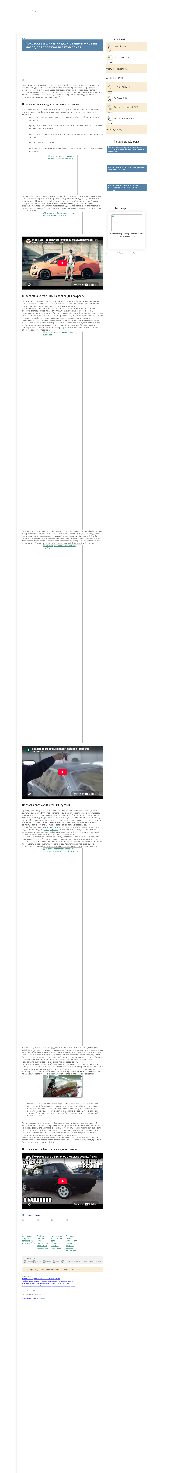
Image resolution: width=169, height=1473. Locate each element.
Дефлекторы (47, 4)
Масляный (76, 20)
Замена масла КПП (139, 20)
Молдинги (69, 12)
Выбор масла (91, 20)
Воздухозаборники (28, 4)
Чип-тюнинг (119, 57)
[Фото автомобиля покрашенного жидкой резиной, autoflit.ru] (62, 223)
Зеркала (145, 4)
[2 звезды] (38, 1261)
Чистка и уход (112, 129)
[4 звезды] (57, 1261)
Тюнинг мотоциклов (123, 118)
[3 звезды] (48, 1261)
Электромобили (113, 78)
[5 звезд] (66, 1261)
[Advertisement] (62, 58)
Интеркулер (25, 20)
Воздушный (60, 20)
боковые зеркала (63, 827)
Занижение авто (112, 4)
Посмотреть (127, 243)
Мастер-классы (120, 87)
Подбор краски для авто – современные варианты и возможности (47, 1281)
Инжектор (139, 12)
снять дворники (51, 829)
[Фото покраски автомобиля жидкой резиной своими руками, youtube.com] (62, 1086)
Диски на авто (65, 4)
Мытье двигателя (66, 29)
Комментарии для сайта (33, 1298)
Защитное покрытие (28, 29)
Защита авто (130, 4)
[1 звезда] (28, 1261)
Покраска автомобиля (70, 1269)
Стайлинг (42, 1269)
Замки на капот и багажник (88, 4)
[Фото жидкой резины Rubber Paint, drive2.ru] (62, 643)
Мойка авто (47, 29)
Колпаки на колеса (51, 12)
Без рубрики (119, 46)
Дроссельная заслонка (119, 12)
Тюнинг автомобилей (123, 107)
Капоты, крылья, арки (28, 12)
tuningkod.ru (32, 1269)
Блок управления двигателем (92, 12)
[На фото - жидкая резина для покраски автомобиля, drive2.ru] (62, 175)
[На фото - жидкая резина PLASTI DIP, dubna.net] (62, 430)
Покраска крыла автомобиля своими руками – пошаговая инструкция (48, 1286)
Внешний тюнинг (42, 20)
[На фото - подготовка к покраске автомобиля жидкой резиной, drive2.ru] (62, 946)
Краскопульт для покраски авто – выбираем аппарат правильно (46, 1283)
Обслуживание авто (115, 69)
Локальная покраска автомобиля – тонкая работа (41, 1279)
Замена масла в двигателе (114, 20)
